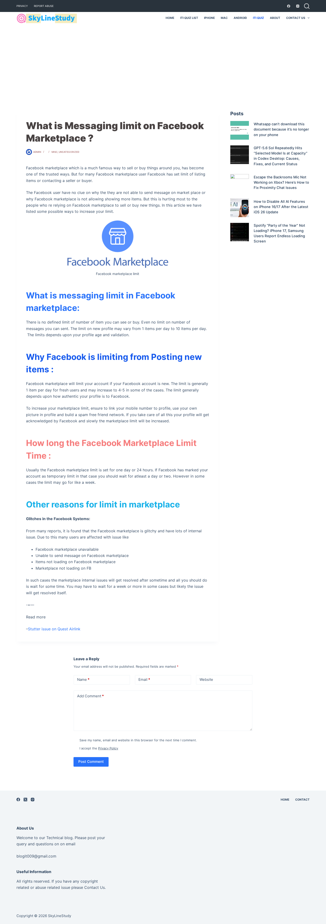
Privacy (22, 6)
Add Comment (90, 696)
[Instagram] (297, 6)
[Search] (307, 6)
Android (240, 18)
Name (83, 679)
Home (170, 18)
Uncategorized (69, 151)
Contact (302, 799)
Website (206, 679)
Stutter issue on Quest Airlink (54, 629)
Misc (55, 151)
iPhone (209, 18)
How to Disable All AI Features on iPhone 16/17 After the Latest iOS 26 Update (281, 206)
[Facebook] (288, 6)
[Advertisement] (163, 59)
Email (144, 679)
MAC (224, 18)
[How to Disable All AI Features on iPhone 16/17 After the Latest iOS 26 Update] (239, 207)
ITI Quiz (258, 18)
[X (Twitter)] (25, 799)
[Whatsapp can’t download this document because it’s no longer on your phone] (239, 130)
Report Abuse (44, 6)
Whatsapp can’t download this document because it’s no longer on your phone (281, 129)
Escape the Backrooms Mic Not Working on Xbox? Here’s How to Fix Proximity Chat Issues (281, 182)
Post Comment (91, 761)
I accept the (98, 748)
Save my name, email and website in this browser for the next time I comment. (138, 740)
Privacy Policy (108, 748)
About (275, 18)
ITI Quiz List (189, 18)
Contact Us (295, 18)
